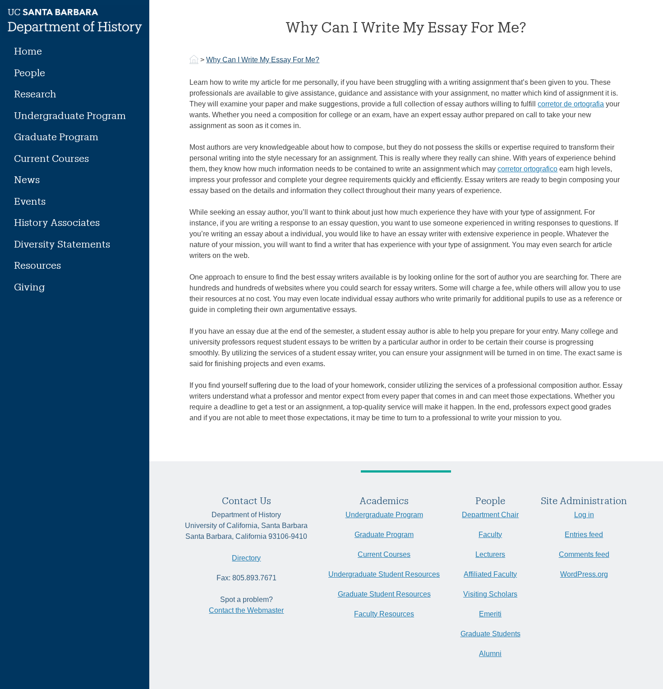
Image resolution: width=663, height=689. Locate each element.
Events (30, 201)
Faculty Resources (384, 614)
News (27, 179)
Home (28, 50)
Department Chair (490, 515)
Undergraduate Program (70, 115)
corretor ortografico (527, 169)
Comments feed (584, 554)
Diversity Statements (62, 243)
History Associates (57, 222)
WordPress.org (584, 574)
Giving (29, 286)
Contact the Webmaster (246, 610)
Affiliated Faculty (490, 574)
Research (35, 93)
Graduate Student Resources (384, 594)
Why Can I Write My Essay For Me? (262, 60)
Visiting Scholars (490, 594)
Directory (246, 558)
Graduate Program (56, 136)
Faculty (490, 534)
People (29, 72)
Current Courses (51, 158)
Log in (584, 515)
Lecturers (490, 554)
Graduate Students (490, 634)
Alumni (490, 653)
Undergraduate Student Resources (384, 574)
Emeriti (490, 614)
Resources (37, 265)
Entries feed (584, 534)
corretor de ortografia (571, 104)
